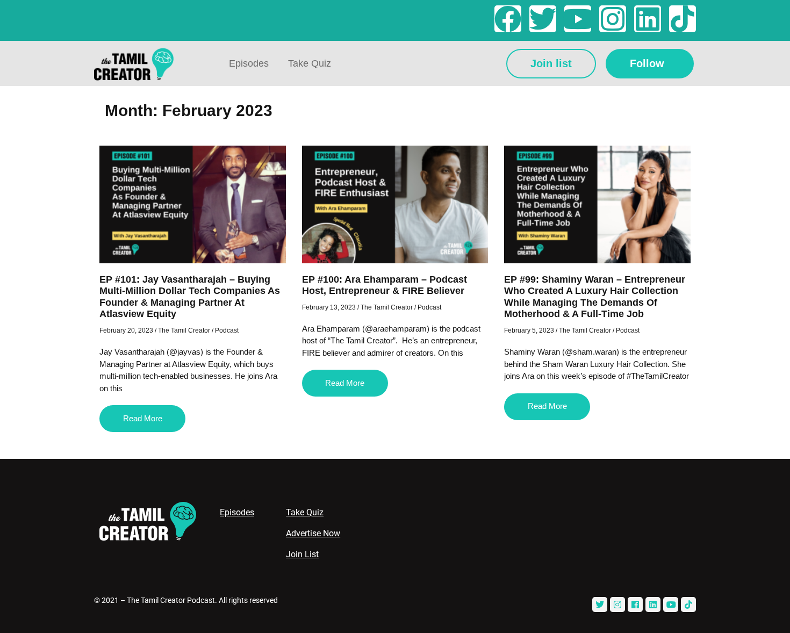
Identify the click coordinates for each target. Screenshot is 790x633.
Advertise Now (313, 533)
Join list (551, 63)
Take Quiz (309, 63)
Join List (302, 554)
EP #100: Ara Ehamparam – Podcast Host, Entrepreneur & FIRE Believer (384, 285)
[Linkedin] (647, 18)
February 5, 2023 (529, 330)
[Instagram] (612, 18)
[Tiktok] (682, 18)
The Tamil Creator (184, 330)
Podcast (227, 330)
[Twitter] (542, 18)
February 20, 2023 (126, 330)
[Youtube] (577, 18)
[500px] (688, 604)
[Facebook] (507, 18)
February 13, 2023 (329, 307)
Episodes (249, 63)
